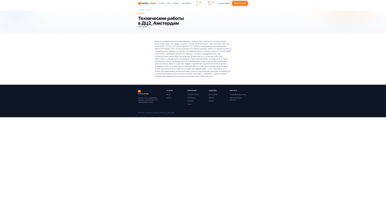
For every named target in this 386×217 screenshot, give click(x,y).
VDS (168, 3)
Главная (141, 9)
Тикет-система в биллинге (235, 99)
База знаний (186, 3)
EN (197, 2)
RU (200, 2)
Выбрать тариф (240, 3)
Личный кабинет (224, 3)
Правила (191, 101)
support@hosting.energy (238, 94)
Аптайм (211, 101)
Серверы (176, 3)
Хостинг (161, 3)
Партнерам (191, 98)
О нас (189, 104)
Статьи (168, 98)
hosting (147, 3)
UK (197, 4)
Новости (149, 9)
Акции (168, 94)
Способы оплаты (193, 94)
